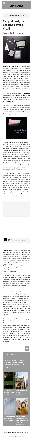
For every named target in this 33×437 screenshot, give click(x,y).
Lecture (14, 362)
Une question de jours (22, 391)
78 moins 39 (26, 93)
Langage (8, 362)
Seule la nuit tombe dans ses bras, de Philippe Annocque (22, 420)
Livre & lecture (20, 424)
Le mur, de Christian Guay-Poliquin (9, 392)
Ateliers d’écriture (8, 421)
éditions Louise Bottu (22, 95)
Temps (7, 367)
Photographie (19, 394)
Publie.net (20, 365)
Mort (14, 365)
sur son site (19, 87)
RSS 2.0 (23, 436)
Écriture (20, 360)
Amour (14, 360)
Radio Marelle (7, 396)
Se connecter (11, 436)
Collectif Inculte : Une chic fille (9, 418)
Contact (18, 436)
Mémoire (8, 365)
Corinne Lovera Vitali (10, 66)
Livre (20, 362)
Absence (7, 360)
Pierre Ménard (12, 433)
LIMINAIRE (16, 6)
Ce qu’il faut (9, 101)
